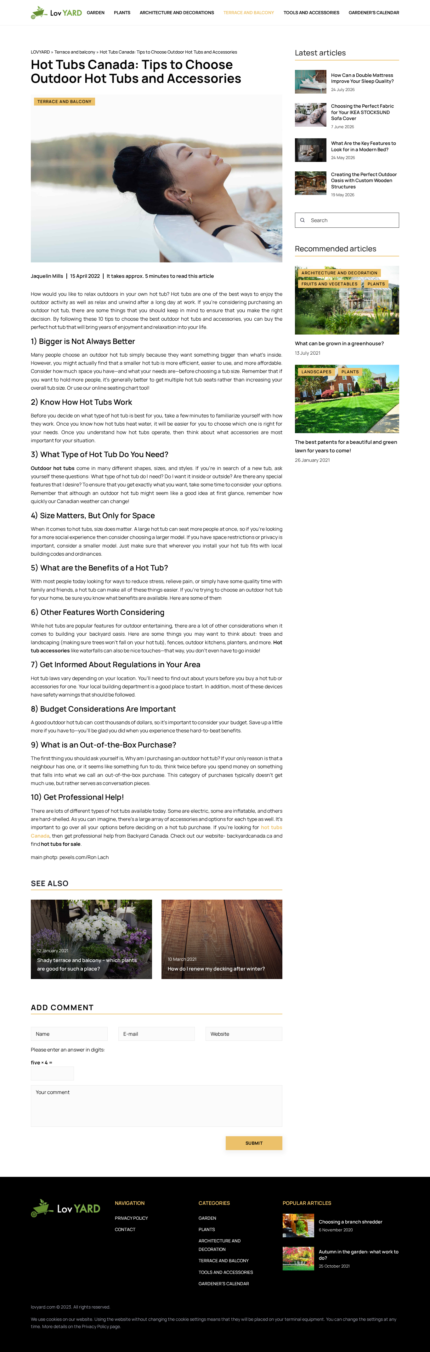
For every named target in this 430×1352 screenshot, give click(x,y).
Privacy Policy (95, 1326)
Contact (125, 1229)
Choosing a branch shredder (350, 1222)
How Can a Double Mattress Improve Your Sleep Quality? (362, 78)
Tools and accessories (311, 12)
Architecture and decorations (177, 12)
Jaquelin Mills (47, 275)
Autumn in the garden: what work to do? (359, 1255)
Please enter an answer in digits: (68, 1049)
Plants (122, 12)
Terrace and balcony (248, 12)
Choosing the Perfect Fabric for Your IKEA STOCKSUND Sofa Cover (362, 112)
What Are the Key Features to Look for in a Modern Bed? (363, 146)
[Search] (302, 220)
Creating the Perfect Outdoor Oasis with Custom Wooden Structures (364, 180)
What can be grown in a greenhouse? (339, 343)
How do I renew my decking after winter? (216, 968)
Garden (96, 12)
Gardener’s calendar (374, 12)
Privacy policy (131, 1218)
